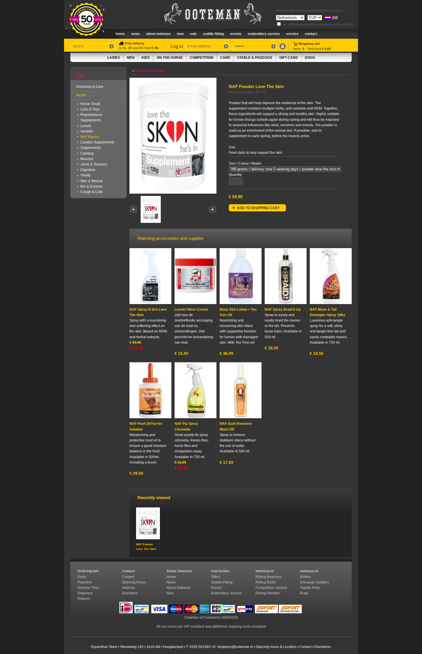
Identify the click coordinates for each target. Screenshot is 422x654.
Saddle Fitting (213, 34)
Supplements (90, 148)
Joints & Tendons (93, 164)
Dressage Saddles (315, 582)
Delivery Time (89, 588)
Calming (87, 153)
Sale (193, 34)
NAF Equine (89, 137)
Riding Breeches (268, 577)
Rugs (304, 593)
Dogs (310, 58)
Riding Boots (265, 582)
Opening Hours (134, 582)
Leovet (85, 126)
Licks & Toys (90, 109)
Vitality (85, 175)
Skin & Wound (91, 181)
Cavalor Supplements (97, 142)
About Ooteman (158, 34)
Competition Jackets (271, 588)
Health (81, 95)
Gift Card (288, 58)
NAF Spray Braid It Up (283, 309)
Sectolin (86, 131)
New (170, 593)
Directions (130, 593)
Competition (201, 58)
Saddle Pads (310, 588)
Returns (84, 599)
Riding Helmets (267, 593)
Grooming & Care (89, 87)
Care (225, 58)
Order (82, 577)
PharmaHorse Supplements (91, 117)
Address (128, 588)
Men (131, 58)
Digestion (87, 170)
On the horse (170, 58)
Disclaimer (322, 647)
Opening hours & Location (276, 647)
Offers (215, 577)
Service (292, 34)
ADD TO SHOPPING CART (258, 208)
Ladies (113, 58)
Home (120, 34)
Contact (311, 34)
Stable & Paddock (254, 58)
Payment (85, 582)
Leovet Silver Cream (191, 309)
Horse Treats (90, 104)
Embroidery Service (264, 34)
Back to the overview (148, 70)
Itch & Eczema (91, 186)
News (135, 34)
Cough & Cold (91, 192)
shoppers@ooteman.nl (235, 647)
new (180, 34)
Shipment (85, 593)
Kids (146, 58)
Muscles (86, 159)
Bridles (306, 577)
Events (235, 34)
